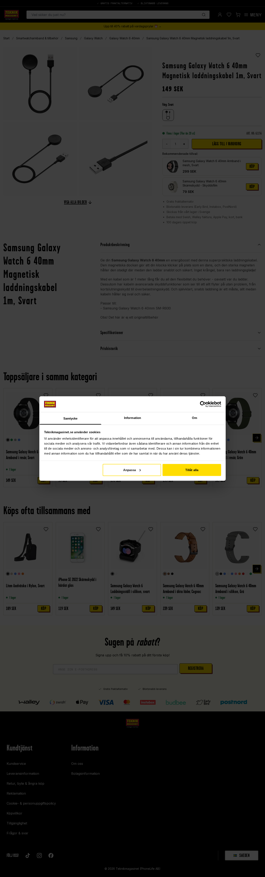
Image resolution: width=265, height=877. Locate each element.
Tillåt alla (191, 470)
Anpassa (129, 470)
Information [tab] (132, 418)
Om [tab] (194, 418)
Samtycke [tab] (70, 418)
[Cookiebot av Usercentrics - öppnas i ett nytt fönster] (203, 404)
